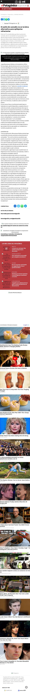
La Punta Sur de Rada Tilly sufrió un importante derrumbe (19, 250)
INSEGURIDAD (14, 272)
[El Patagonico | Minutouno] (24, 2)
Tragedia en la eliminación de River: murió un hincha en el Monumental (20, 284)
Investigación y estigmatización (10, 218)
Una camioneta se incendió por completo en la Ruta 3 (19, 256)
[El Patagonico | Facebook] (16, 2)
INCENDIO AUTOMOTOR (16, 253)
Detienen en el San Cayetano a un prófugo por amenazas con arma (19, 275)
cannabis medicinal (22, 86)
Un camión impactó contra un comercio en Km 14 (14, 226)
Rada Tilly (14, 246)
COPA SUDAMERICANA (16, 281)
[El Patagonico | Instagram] (20, 2)
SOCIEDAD (14, 263)
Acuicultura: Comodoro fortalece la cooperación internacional (11, 234)
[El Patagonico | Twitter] (7, 2)
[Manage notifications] (26, 687)
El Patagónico (4, 14)
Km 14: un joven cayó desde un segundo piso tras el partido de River (19, 266)
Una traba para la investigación (10, 213)
